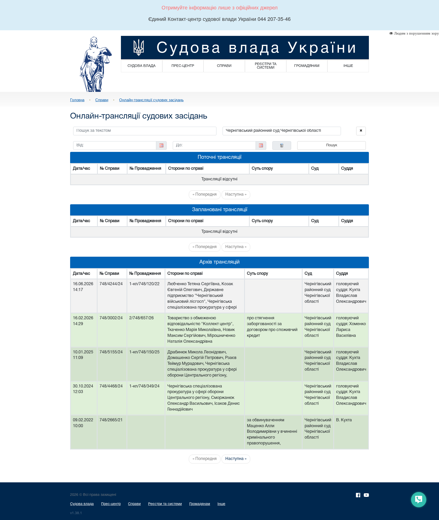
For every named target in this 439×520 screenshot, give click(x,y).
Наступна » (235, 194)
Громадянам (199, 504)
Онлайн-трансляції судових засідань (151, 99)
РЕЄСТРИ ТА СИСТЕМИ (265, 66)
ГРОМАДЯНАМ (306, 66)
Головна (77, 99)
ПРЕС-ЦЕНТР (182, 66)
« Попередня (205, 194)
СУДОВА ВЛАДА (141, 66)
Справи (101, 99)
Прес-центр (111, 504)
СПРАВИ (224, 66)
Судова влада (82, 504)
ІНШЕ (348, 66)
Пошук (331, 145)
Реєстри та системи (165, 504)
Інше (221, 504)
